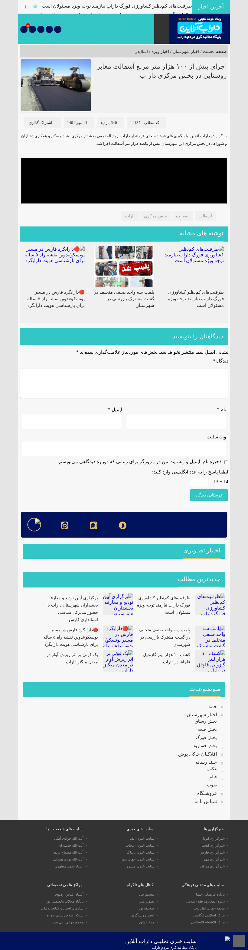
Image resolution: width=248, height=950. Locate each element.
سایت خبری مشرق (140, 866)
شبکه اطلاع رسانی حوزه (65, 915)
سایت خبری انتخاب (140, 845)
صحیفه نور (146, 908)
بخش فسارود (205, 745)
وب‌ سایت (216, 436)
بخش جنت (207, 729)
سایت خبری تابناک (140, 852)
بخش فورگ (206, 737)
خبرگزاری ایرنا (214, 838)
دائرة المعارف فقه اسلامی (205, 901)
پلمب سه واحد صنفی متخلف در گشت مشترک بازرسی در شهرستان (124, 299)
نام (221, 409)
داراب (130, 216)
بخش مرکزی (155, 216)
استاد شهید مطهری (68, 866)
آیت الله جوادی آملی (68, 838)
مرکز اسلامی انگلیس (209, 915)
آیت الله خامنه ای (70, 845)
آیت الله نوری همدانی (67, 859)
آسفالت (205, 216)
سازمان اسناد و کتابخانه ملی (62, 908)
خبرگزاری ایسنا (213, 845)
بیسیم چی (146, 894)
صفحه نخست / (213, 51)
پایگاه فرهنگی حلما (210, 894)
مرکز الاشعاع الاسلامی (208, 922)
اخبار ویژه (160, 51)
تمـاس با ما (205, 801)
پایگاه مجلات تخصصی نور (64, 901)
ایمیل (115, 409)
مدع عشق (146, 922)
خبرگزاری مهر (214, 859)
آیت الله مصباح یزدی (68, 852)
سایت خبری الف (142, 838)
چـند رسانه (206, 762)
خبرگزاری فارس (212, 852)
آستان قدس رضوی (69, 894)
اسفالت (183, 216)
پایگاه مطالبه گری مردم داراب (174, 947)
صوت (212, 785)
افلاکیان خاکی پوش (197, 753)
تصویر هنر (146, 901)
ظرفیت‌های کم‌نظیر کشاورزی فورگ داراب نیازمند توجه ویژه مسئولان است (117, 5)
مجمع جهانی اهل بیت (209, 908)
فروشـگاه (207, 793)
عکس (212, 768)
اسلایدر (141, 51)
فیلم (213, 777)
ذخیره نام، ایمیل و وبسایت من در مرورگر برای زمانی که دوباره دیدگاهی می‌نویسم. (139, 461)
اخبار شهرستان (186, 51)
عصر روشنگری (142, 915)
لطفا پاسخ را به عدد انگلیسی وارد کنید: (190, 471)
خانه (212, 706)
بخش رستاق (206, 721)
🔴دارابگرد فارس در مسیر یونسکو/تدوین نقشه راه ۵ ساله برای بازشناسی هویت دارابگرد (56, 299)
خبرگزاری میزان (212, 866)
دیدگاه (220, 360)
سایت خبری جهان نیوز (137, 859)
